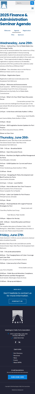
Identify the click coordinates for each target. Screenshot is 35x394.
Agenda (16, 30)
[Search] (32, 3)
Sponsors (21, 35)
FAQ (12, 35)
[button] (32, 8)
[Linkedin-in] (19, 342)
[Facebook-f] (15, 342)
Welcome (7, 30)
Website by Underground (17, 389)
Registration (27, 30)
